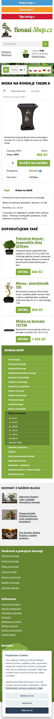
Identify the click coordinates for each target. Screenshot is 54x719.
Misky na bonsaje (18, 90)
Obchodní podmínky (11, 613)
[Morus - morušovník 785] (9, 292)
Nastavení (27, 703)
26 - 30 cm (13, 430)
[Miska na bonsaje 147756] (9, 329)
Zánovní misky (15, 442)
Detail (23, 272)
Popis (7, 190)
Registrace (6, 55)
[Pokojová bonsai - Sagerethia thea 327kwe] (9, 247)
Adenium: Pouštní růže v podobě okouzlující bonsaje (29, 499)
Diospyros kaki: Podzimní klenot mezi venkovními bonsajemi (28, 517)
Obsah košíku (38, 56)
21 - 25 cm (35, 90)
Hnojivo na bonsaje (17, 382)
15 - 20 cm (13, 422)
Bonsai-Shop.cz (5, 91)
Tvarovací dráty (16, 399)
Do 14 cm (13, 418)
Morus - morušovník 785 (32, 285)
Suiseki (11, 451)
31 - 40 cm (13, 434)
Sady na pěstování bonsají (21, 456)
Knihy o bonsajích (17, 408)
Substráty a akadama (18, 386)
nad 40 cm (13, 438)
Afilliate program (9, 626)
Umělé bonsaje (15, 404)
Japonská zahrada (17, 460)
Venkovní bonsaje (17, 368)
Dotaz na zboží (23, 190)
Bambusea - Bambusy (19, 465)
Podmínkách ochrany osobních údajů (24, 688)
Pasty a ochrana (16, 391)
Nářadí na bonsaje (17, 395)
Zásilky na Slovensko (11, 630)
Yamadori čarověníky (18, 377)
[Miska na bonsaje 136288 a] (27, 116)
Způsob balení (8, 634)
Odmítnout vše (27, 696)
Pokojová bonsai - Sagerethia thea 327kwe (30, 242)
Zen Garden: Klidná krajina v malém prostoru (29, 535)
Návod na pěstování (11, 608)
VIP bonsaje (14, 359)
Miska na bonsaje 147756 (30, 323)
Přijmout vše (27, 710)
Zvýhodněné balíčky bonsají (22, 373)
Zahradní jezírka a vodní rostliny (24, 469)
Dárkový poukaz (16, 474)
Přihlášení (6, 52)
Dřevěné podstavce (17, 447)
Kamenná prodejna (10, 604)
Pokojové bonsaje (17, 364)
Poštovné (6, 617)
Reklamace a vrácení (11, 621)
